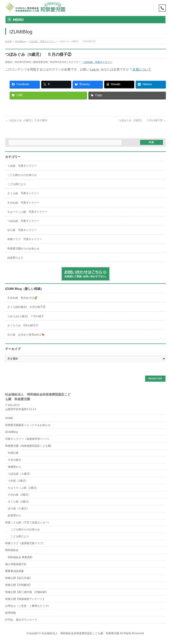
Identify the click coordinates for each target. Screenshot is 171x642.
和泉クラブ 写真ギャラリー (24, 239)
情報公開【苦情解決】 (18, 584)
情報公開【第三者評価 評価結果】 (26, 592)
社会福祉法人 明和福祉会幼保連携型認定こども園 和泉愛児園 (80, 633)
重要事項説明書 (14, 571)
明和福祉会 (11, 550)
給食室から (13, 515)
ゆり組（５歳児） (18, 508)
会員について (141, 69)
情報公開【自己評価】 (18, 578)
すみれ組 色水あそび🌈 (22, 297)
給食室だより (15, 257)
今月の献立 (14, 459)
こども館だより (16, 184)
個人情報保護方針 (15, 564)
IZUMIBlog (11, 432)
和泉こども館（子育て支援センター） (28, 522)
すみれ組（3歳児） (19, 494)
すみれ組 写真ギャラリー (23, 202)
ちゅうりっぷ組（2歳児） (23, 487)
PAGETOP (155, 378)
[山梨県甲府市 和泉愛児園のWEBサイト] (35, 7)
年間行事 (13, 453)
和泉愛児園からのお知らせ (23, 248)
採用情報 (10, 612)
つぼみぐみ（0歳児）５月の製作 (26, 120)
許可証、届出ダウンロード (21, 619)
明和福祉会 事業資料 (20, 557)
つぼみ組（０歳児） (20, 473)
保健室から (14, 466)
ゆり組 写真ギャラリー (22, 230)
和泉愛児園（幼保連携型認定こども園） (29, 445)
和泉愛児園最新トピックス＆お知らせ (28, 425)
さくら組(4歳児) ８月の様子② (26, 307)
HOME (9, 418)
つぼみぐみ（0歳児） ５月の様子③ (142, 120)
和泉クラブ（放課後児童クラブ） (25, 543)
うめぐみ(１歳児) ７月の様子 (25, 316)
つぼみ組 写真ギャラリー (97, 62)
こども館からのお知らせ (22, 175)
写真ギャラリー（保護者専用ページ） (28, 438)
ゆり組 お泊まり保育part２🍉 (26, 334)
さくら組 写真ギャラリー (23, 193)
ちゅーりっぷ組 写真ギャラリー (27, 211)
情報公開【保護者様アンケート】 (25, 599)
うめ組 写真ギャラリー (22, 165)
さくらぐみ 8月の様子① (22, 325)
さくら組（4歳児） (19, 501)
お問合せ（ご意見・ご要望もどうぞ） (28, 605)
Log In (94, 69)
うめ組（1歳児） (18, 480)
